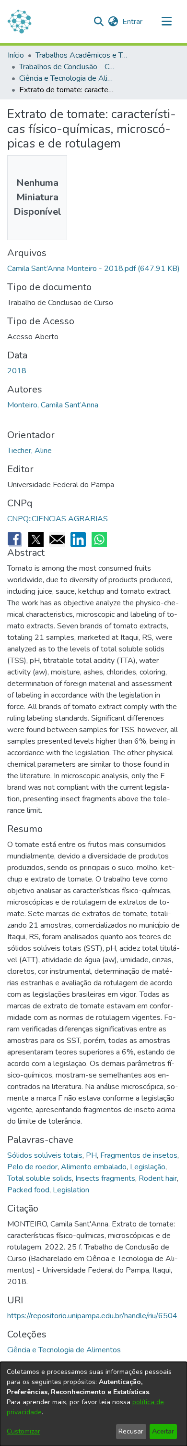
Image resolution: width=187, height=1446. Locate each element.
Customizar (23, 1431)
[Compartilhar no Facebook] (15, 539)
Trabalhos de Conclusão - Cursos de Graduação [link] (67, 66)
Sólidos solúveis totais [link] (44, 1155)
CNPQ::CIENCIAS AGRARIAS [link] (57, 519)
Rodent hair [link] (158, 1178)
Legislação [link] (147, 1167)
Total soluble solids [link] (39, 1178)
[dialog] (93, 1404)
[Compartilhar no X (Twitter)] (36, 539)
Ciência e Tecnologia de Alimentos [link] (67, 78)
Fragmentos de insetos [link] (138, 1155)
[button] (99, 21)
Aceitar (163, 1431)
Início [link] (16, 55)
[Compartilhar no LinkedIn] (78, 539)
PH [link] (91, 1155)
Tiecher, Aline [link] (29, 450)
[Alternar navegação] (166, 21)
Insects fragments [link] (105, 1178)
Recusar (130, 1431)
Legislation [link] (71, 1190)
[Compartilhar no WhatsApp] (99, 539)
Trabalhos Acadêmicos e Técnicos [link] (83, 55)
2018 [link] (16, 371)
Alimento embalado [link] (94, 1167)
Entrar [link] (132, 21)
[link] (93, 268)
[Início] (19, 22)
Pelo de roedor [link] (32, 1167)
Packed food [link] (28, 1190)
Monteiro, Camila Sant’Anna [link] (52, 405)
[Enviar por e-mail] (57, 539)
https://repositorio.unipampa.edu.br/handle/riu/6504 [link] (92, 1316)
